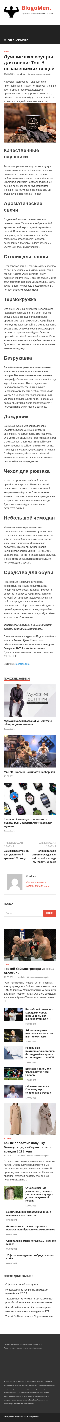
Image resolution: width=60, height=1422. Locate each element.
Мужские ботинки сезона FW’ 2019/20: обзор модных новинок (28, 722)
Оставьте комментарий (39, 74)
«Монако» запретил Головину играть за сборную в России (38, 1089)
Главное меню (18, 40)
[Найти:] (30, 913)
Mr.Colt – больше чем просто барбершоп (29, 771)
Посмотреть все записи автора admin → (38, 886)
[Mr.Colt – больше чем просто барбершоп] (30, 768)
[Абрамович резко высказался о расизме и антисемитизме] (13, 1040)
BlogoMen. (36, 8)
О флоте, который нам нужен (21, 1284)
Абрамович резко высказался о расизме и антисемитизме (39, 1033)
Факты (7, 1139)
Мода (7, 51)
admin (22, 74)
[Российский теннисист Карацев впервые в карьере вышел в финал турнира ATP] (13, 1020)
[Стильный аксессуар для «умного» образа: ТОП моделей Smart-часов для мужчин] (30, 815)
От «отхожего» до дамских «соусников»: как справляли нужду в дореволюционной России (39, 1194)
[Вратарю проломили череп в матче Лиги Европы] (13, 1079)
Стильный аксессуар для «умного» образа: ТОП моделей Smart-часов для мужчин (28, 823)
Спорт (7, 965)
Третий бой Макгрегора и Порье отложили (29, 1316)
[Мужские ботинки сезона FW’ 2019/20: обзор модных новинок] (30, 717)
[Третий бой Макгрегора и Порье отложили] (30, 961)
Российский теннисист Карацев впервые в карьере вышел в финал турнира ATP (39, 1014)
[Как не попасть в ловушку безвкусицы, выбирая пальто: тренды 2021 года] (30, 1135)
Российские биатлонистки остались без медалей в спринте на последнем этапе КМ (40, 1052)
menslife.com (23, 663)
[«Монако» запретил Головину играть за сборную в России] (13, 1097)
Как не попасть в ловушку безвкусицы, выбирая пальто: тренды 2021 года (27, 1147)
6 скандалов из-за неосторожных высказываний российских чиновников (30, 1228)
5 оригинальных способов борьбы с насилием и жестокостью (28, 1213)
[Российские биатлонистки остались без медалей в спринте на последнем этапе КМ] (13, 1058)
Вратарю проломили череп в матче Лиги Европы (38, 1072)
